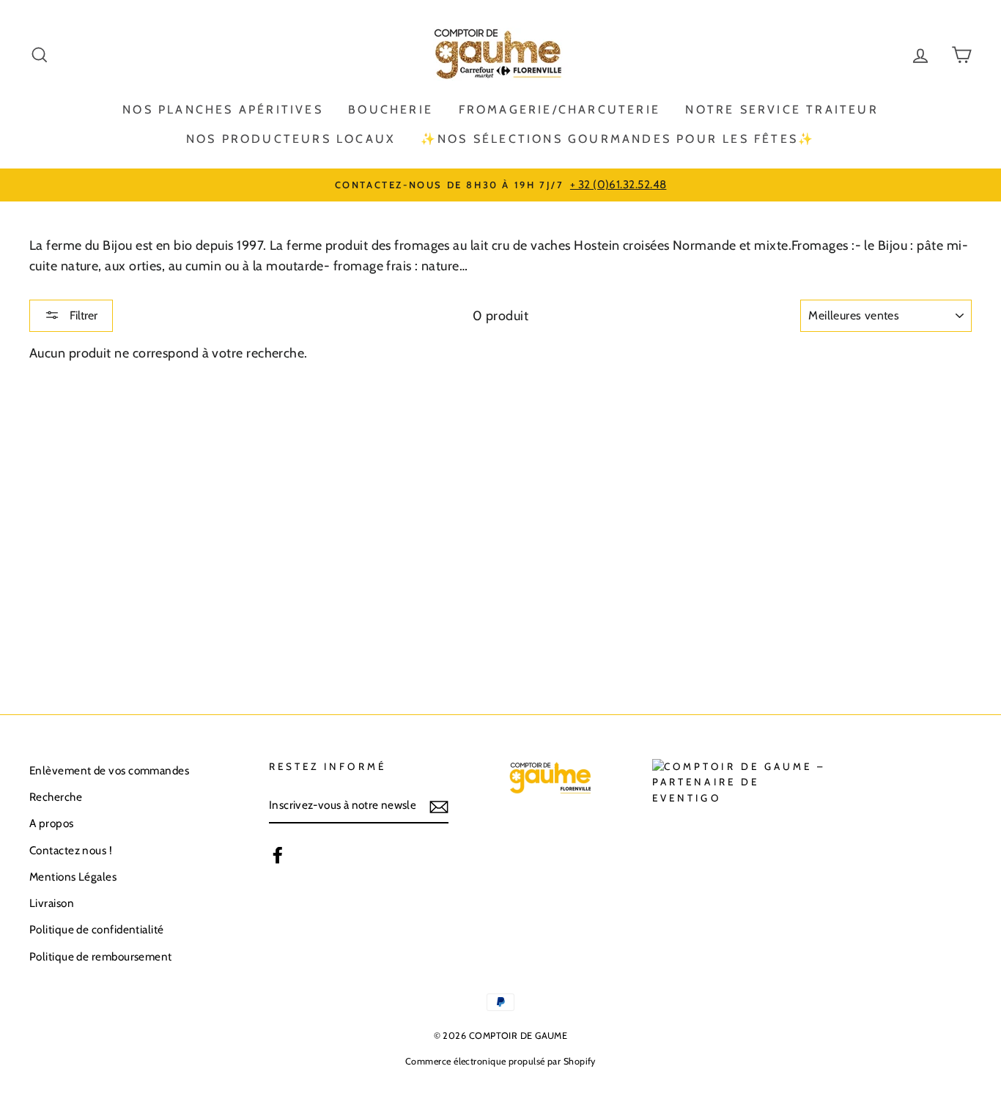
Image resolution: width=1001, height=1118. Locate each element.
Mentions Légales (73, 877)
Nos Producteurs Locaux (290, 139)
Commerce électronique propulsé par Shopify (500, 1061)
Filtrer (82, 315)
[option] (500, 184)
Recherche (55, 797)
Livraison (51, 903)
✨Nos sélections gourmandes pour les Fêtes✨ (618, 139)
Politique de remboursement (100, 956)
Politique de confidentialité (96, 929)
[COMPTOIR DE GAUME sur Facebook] (278, 854)
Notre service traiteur (781, 109)
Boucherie (390, 109)
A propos (51, 823)
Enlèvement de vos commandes (109, 770)
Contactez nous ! (70, 850)
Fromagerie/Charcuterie (559, 109)
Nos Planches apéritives (222, 109)
